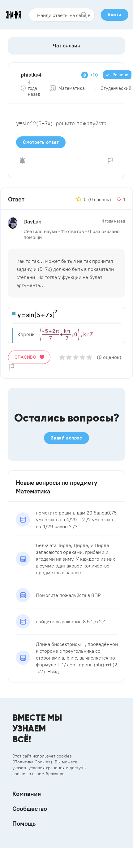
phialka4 (31, 74)
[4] (82, 357)
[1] (62, 357)
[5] (89, 357)
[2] (69, 357)
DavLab (32, 221)
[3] (76, 357)
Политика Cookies (32, 762)
